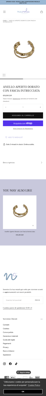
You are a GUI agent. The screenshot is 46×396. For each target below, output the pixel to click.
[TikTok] (16, 363)
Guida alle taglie (9, 340)
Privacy (5, 347)
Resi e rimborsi (8, 351)
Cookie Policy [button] (34, 385)
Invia (37, 300)
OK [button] (23, 392)
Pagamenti (7, 343)
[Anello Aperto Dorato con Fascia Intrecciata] (19, 212)
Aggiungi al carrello (23, 115)
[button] (4, 11)
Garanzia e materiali (10, 336)
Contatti (6, 325)
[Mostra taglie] (33, 226)
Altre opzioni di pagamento (23, 128)
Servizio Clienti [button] (10, 319)
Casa (5, 20)
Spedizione (16, 99)
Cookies (6, 329)
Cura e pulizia (8, 332)
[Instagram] (4, 363)
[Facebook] (10, 363)
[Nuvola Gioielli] (11, 277)
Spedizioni (7, 355)
